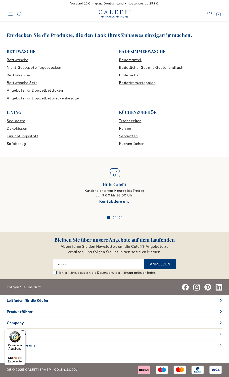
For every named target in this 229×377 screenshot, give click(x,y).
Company (15, 323)
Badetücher (129, 75)
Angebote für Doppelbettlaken (35, 90)
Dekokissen (17, 128)
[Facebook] (185, 287)
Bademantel (130, 60)
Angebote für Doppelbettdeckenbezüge (43, 98)
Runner (125, 128)
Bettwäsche (17, 60)
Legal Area (16, 334)
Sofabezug (16, 144)
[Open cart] (218, 14)
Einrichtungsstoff (22, 136)
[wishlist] (209, 14)
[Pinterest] (207, 287)
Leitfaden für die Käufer (28, 300)
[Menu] (22, 331)
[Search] (19, 14)
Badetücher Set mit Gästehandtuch (151, 67)
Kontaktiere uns (114, 201)
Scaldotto (16, 121)
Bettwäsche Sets (22, 83)
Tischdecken (130, 121)
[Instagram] (196, 287)
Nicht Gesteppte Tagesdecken (34, 67)
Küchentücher (131, 144)
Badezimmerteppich (137, 83)
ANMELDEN (160, 264)
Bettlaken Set (19, 75)
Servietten (128, 136)
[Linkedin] (219, 287)
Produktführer (20, 312)
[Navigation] (10, 14)
